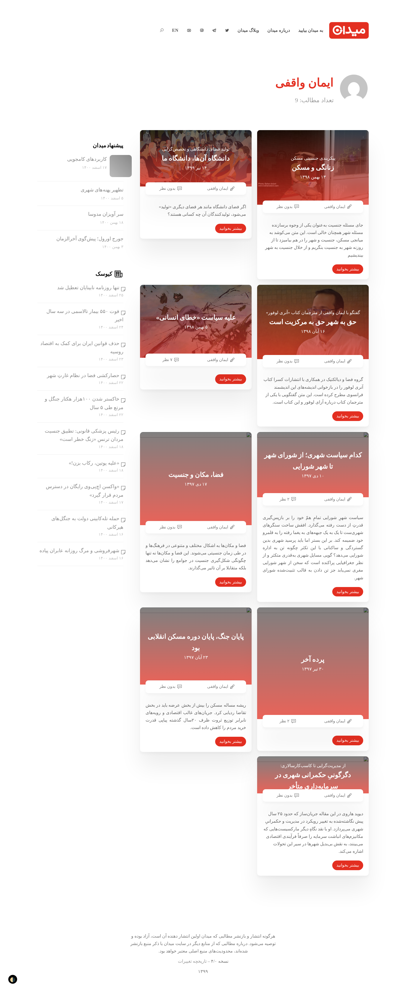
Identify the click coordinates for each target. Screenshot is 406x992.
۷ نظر (167, 359)
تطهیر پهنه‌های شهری (102, 190)
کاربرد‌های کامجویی (87, 159)
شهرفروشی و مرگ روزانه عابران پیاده (79, 551)
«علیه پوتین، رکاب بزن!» (94, 463)
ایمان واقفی (217, 188)
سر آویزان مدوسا (105, 214)
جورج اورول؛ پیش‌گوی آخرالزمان (89, 238)
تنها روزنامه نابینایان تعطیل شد (88, 288)
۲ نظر (284, 499)
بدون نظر (167, 188)
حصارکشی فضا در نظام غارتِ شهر (83, 375)
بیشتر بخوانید (230, 228)
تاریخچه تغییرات (192, 961)
